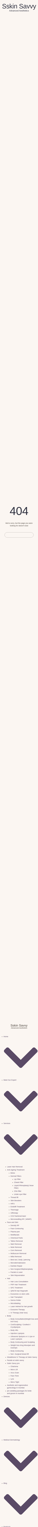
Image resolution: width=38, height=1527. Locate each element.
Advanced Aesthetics (19, 1028)
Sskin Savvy (19, 1025)
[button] (21, 1077)
